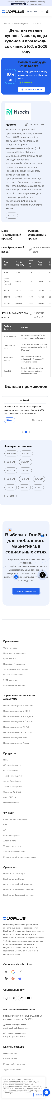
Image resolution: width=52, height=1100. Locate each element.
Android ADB (9, 840)
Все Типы (11, 453)
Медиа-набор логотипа (14, 1064)
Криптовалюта (9, 658)
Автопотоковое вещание (14, 851)
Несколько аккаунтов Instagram (18, 716)
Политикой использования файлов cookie (22, 1089)
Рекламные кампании (13, 674)
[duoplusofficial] (6, 998)
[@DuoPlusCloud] (28, 998)
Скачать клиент (10, 1058)
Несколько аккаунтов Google (16, 710)
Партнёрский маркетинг (14, 663)
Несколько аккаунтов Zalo (15, 737)
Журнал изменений (12, 1069)
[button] (23, 432)
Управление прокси (12, 846)
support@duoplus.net (14, 1036)
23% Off (25, 470)
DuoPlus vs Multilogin (13, 879)
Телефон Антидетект (12, 775)
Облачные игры (10, 647)
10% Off (24, 487)
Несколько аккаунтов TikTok (16, 727)
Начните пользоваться (26, 591)
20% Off (11, 478)
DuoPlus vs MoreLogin (14, 873)
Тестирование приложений (15, 669)
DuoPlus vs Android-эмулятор (17, 884)
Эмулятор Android (12, 792)
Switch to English (18, 4)
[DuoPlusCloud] (14, 998)
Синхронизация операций (15, 819)
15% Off (25, 478)
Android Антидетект (12, 786)
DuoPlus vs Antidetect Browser (18, 889)
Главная (6, 23)
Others (10, 495)
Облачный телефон (12, 765)
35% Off (25, 461)
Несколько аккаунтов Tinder (16, 743)
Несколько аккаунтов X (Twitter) (18, 721)
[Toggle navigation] (47, 11)
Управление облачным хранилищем (19, 857)
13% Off (39, 478)
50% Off (26, 453)
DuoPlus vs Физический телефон (18, 895)
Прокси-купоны (22, 23)
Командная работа (12, 835)
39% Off (11, 461)
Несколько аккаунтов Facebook (18, 705)
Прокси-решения (11, 802)
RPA (5, 824)
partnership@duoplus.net (16, 1028)
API (4, 830)
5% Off (38, 487)
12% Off (10, 487)
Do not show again (34, 4)
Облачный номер (11, 770)
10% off (12, 215)
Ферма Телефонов (12, 781)
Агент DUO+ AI (10, 797)
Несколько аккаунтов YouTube (17, 732)
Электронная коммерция (14, 653)
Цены (5, 759)
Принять (38, 1094)
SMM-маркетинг (10, 680)
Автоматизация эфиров (14, 685)
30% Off (11, 470)
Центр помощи (10, 1053)
